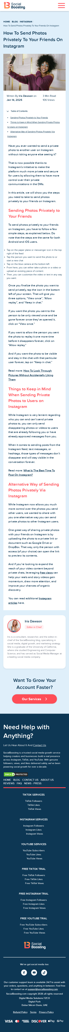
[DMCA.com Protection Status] (15, 774)
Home (6, 21)
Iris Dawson (33, 621)
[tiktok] (44, 972)
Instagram (26, 21)
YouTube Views (34, 858)
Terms (33, 1012)
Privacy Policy (46, 1012)
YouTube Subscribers (34, 850)
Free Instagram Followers (34, 900)
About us (47, 780)
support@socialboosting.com (43, 989)
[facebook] (24, 972)
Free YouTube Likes (33, 929)
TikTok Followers (33, 801)
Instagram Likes (34, 830)
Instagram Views (34, 834)
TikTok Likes (33, 805)
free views (46, 572)
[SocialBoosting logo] (34, 945)
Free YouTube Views (34, 933)
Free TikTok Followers (33, 875)
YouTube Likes (33, 854)
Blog (15, 21)
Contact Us (39, 745)
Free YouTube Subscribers (33, 925)
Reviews (8, 783)
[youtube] (34, 972)
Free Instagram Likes (34, 904)
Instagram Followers (33, 826)
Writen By (20, 95)
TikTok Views (34, 809)
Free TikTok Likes (34, 879)
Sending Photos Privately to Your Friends (29, 117)
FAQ (19, 783)
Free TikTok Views (34, 883)
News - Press (32, 783)
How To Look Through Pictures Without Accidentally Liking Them (30, 375)
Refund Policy (20, 1012)
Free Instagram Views (34, 908)
